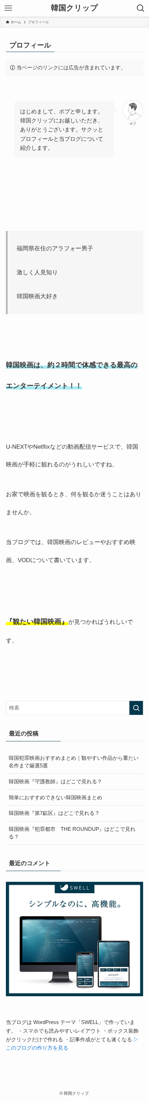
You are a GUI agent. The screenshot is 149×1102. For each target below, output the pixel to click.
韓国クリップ (74, 8)
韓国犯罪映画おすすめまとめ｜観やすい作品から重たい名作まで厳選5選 (74, 761)
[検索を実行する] (136, 708)
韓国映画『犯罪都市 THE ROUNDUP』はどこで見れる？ (72, 833)
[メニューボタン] (8, 8)
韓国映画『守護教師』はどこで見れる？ (55, 781)
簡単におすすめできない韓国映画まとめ (58, 797)
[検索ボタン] (140, 8)
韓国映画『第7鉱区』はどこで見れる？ (54, 813)
